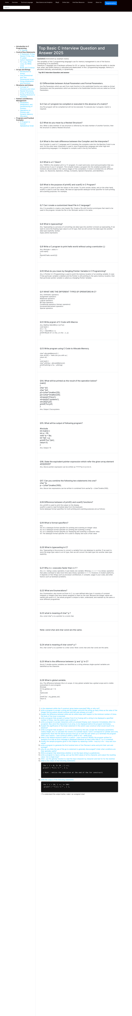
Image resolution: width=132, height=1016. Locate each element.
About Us (98, 2)
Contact (90, 2)
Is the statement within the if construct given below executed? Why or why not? (70, 708)
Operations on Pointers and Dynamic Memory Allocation (26, 113)
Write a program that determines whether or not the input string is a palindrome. (70, 753)
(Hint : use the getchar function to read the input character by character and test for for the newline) (78, 759)
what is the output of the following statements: (58, 761)
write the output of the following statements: (57, 780)
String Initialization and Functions (27, 82)
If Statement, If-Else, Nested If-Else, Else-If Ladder (27, 56)
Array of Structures (27, 93)
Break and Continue (27, 68)
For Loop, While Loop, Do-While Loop (26, 64)
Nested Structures (26, 91)
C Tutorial (23, 50)
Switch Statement (26, 60)
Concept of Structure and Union (27, 88)
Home (7, 2)
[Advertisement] (66, 28)
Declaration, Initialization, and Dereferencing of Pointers (26, 105)
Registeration (111, 3)
